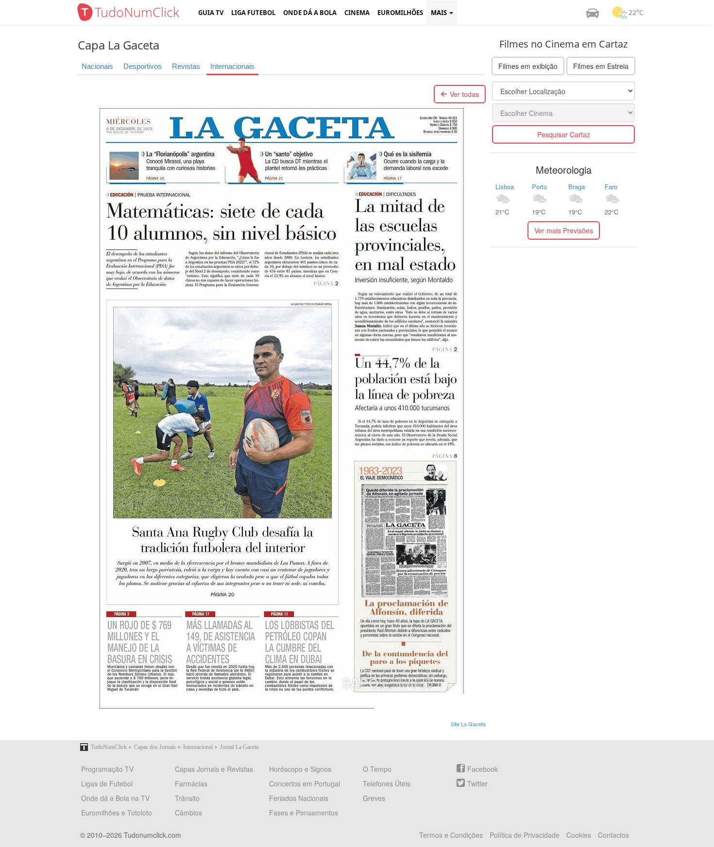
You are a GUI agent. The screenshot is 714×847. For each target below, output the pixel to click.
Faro (611, 186)
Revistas (186, 66)
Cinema (357, 12)
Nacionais (97, 66)
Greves (374, 798)
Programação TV (107, 769)
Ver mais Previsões (563, 230)
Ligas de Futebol (107, 783)
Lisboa (504, 186)
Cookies (578, 835)
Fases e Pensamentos (303, 812)
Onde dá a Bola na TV (115, 798)
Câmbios (188, 812)
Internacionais (232, 66)
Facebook (482, 769)
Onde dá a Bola (310, 12)
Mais (439, 12)
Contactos (613, 835)
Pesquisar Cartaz (563, 134)
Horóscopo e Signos (300, 769)
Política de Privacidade (525, 835)
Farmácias (191, 783)
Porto (539, 186)
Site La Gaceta (468, 724)
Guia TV (210, 12)
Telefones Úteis (386, 783)
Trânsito (187, 798)
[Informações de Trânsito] (592, 12)
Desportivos (142, 66)
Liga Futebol (253, 12)
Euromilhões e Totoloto (116, 812)
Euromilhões (400, 12)
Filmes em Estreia (601, 66)
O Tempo (377, 769)
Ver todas (464, 94)
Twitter (477, 783)
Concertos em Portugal (304, 783)
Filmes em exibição (528, 66)
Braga (576, 186)
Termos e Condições (451, 835)
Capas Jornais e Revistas (214, 769)
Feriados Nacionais (298, 798)
